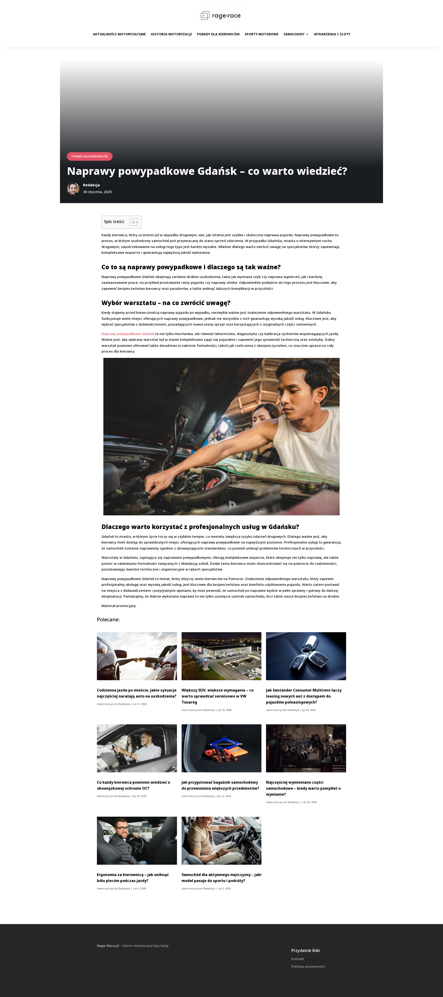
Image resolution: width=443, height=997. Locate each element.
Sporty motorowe (261, 34)
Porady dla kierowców (218, 34)
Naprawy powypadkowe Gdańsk (128, 333)
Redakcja (124, 704)
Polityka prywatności (308, 966)
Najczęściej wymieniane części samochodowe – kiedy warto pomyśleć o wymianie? (303, 788)
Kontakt (297, 958)
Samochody (294, 34)
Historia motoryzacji (171, 34)
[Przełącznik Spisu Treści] (131, 222)
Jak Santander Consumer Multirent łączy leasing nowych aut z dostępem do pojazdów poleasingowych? (303, 696)
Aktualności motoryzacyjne (119, 34)
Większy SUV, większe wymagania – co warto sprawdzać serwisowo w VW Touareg (218, 696)
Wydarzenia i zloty (332, 34)
